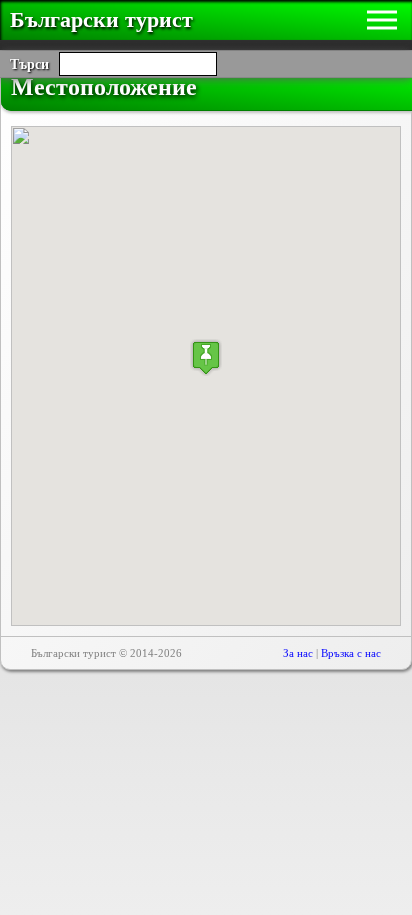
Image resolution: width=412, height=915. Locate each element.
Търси (29, 64)
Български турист (101, 19)
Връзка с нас (351, 653)
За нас (298, 653)
